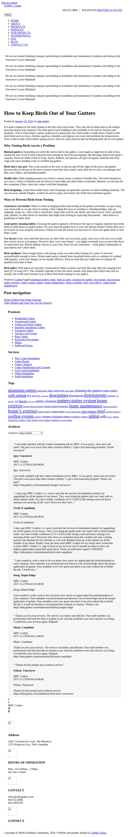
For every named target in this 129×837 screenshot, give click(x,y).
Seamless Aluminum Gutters (30, 327)
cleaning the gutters (82, 279)
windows (55, 420)
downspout (76, 395)
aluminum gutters (40, 279)
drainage (111, 396)
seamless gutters (79, 416)
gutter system (28, 282)
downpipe (45, 396)
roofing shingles (113, 411)
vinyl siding (44, 420)
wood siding (66, 420)
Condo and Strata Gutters (28, 324)
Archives (13, 433)
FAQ (13, 38)
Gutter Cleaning (23, 364)
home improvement (33, 406)
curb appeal (17, 395)
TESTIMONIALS (21, 35)
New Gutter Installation (27, 358)
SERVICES (17, 29)
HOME (15, 20)
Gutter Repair (22, 361)
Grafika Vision (98, 832)
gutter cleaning (12, 282)
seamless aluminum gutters (56, 416)
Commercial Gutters (25, 321)
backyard (59, 390)
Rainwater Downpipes (27, 339)
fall (16, 401)
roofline (37, 416)
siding (94, 416)
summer (116, 417)
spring (109, 417)
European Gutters (24, 330)
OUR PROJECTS (20, 32)
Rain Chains (21, 336)
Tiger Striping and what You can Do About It (28, 302)
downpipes (100, 279)
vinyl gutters (32, 420)
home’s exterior (74, 282)
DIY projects (33, 395)
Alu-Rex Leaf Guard (26, 333)
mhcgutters (43, 121)
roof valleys (95, 282)
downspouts (113, 279)
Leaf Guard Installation (27, 370)
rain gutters (89, 411)
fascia (23, 401)
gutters (39, 282)
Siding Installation (24, 373)
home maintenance (54, 282)
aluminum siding (45, 390)
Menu (8, 15)
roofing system (20, 416)
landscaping (58, 411)
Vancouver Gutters (17, 420)
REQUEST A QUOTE (109, 10)
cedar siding (69, 391)
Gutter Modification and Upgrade (32, 367)
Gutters (18, 279)
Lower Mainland (72, 411)
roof (85, 282)
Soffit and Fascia (24, 345)
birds (53, 279)
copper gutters (109, 390)
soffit (103, 416)
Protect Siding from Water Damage (22, 299)
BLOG (14, 41)
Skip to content (9, 2)
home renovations (110, 407)
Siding (18, 342)
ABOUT (15, 23)
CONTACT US (19, 44)
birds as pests (64, 279)
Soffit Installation (24, 376)
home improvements (56, 406)
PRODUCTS (18, 26)
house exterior (44, 411)
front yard (31, 401)
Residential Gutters (25, 318)
